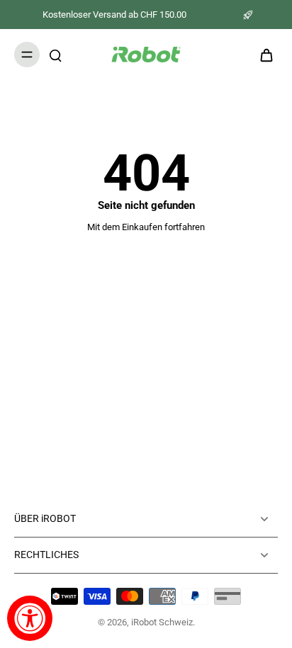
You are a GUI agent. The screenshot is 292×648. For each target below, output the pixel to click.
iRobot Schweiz (162, 622)
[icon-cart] (262, 54)
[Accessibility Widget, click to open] (29, 618)
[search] (55, 54)
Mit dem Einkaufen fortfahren (146, 227)
